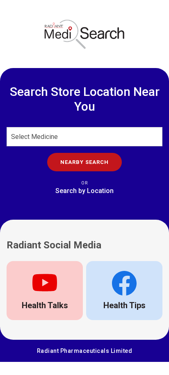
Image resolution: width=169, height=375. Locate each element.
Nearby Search (84, 162)
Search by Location (84, 191)
